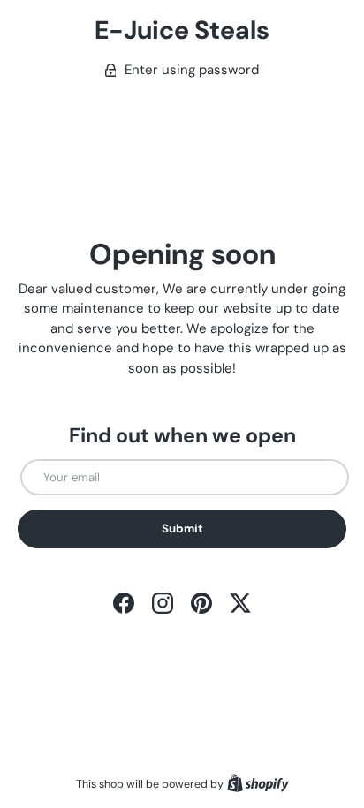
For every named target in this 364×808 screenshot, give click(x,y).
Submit (182, 528)
